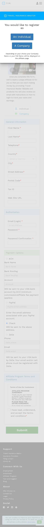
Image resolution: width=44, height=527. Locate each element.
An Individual (22, 36)
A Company (22, 45)
